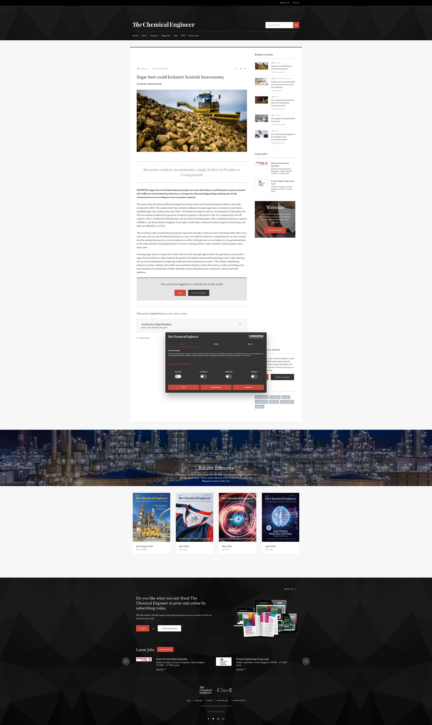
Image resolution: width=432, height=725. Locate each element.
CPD (183, 35)
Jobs (176, 35)
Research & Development (283, 78)
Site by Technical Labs (216, 711)
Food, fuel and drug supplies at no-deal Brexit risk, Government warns (283, 137)
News (144, 35)
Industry (144, 69)
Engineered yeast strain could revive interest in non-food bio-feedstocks (283, 84)
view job (159, 669)
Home (135, 35)
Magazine (166, 35)
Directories (194, 35)
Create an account (198, 293)
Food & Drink (261, 402)
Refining (259, 407)
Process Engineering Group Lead (252, 659)
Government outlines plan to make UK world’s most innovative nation (283, 103)
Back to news (145, 338)
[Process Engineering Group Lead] (224, 661)
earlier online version (177, 313)
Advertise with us (239, 700)
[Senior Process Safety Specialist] (144, 659)
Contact (209, 700)
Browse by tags (222, 700)
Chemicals (275, 397)
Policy (277, 97)
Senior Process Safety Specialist (172, 659)
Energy (286, 397)
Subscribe (286, 2)
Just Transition (286, 402)
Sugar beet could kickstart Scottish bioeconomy (281, 67)
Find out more (275, 230)
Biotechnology (261, 397)
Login (297, 2)
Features (154, 35)
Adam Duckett (162, 324)
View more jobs (165, 649)
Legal (188, 700)
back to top (288, 589)
